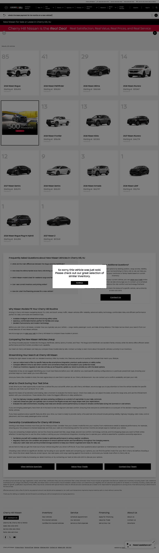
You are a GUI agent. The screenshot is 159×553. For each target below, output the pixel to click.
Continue (79, 283)
